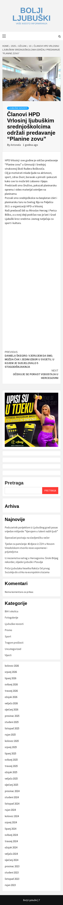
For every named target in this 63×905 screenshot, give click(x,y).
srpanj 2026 (11, 672)
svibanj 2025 (11, 759)
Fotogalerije (11, 617)
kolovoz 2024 (12, 816)
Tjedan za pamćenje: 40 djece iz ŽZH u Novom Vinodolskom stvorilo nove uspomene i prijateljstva (29, 547)
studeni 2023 (12, 872)
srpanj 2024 (11, 822)
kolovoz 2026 (12, 665)
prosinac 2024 (12, 791)
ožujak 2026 (11, 697)
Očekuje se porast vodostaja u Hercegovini (35, 374)
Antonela (16, 145)
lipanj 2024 (10, 828)
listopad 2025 (12, 728)
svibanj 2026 (11, 684)
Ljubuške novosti (18, 108)
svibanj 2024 (11, 835)
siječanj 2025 (11, 784)
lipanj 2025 (10, 753)
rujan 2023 (10, 885)
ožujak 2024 (11, 847)
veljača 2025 (11, 778)
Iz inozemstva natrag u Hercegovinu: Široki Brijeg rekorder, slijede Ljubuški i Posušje (31, 560)
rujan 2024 (10, 810)
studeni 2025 (12, 722)
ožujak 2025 (11, 772)
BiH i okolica (11, 611)
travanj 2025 (11, 766)
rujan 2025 (10, 734)
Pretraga (14, 482)
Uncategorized (13, 649)
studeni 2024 (12, 797)
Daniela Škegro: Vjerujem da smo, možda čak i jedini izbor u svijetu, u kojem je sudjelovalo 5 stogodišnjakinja (29, 359)
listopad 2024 (12, 803)
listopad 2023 (12, 879)
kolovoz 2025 (12, 741)
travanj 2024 (11, 841)
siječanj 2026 (11, 709)
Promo (8, 630)
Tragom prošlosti (14, 642)
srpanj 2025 (11, 747)
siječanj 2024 (11, 860)
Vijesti (8, 655)
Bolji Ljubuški (31, 14)
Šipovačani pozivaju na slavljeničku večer (27, 537)
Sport (8, 636)
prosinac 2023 (12, 866)
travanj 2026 (11, 690)
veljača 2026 (11, 703)
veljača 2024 (11, 853)
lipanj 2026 (10, 678)
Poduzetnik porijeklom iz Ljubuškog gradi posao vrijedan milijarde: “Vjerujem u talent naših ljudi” (31, 529)
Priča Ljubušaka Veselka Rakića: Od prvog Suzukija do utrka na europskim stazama (27, 570)
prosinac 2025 (12, 716)
